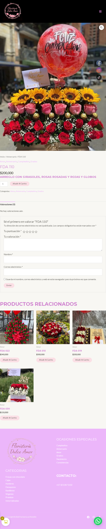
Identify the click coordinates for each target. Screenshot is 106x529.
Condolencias (62, 462)
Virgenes (10, 494)
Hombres (10, 484)
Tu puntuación (13, 231)
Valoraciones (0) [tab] (7, 204)
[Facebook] (88, 517)
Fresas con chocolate (15, 477)
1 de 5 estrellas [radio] (24, 232)
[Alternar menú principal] (100, 11)
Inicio (2, 156)
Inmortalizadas (12, 501)
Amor (2, 161)
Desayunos (11, 487)
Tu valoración (12, 236)
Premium (9, 497)
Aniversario (11, 156)
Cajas (8, 480)
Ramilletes (10, 490)
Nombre (8, 254)
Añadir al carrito (20, 184)
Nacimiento (61, 459)
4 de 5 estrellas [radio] (33, 232)
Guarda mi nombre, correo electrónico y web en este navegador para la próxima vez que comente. (51, 279)
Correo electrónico (13, 267)
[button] (101, 27)
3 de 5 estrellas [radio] (30, 232)
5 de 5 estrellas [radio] (36, 232)
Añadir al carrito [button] (10, 360)
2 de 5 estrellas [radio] (27, 232)
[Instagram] (93, 517)
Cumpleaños (24, 161)
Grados (33, 161)
